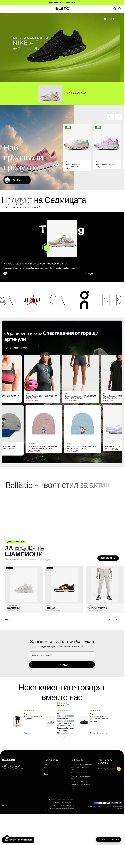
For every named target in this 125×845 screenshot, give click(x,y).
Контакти (47, 767)
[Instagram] (10, 766)
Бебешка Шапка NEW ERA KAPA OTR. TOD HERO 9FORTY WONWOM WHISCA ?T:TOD (103, 448)
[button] (119, 8)
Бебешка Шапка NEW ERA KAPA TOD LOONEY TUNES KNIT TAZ (25, 447)
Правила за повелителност (61, 803)
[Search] (114, 8)
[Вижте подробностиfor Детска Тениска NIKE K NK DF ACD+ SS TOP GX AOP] (98, 373)
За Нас (46, 764)
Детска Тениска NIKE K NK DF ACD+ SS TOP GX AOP (97, 397)
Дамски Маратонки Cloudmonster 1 (73, 165)
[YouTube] (16, 766)
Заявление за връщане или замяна (81, 768)
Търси (46, 774)
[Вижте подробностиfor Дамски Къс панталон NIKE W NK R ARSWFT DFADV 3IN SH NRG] (20, 373)
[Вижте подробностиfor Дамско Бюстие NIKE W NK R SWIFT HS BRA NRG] (59, 373)
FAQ (72, 788)
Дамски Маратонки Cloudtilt (106, 164)
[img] (61, 703)
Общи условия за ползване (81, 764)
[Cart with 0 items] (119, 8)
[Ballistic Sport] (62, 8)
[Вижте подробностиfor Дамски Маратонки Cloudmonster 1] (77, 142)
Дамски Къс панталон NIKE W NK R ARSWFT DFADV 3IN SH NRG (19, 397)
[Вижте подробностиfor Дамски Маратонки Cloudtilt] (107, 142)
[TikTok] (21, 766)
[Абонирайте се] (119, 769)
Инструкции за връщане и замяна (81, 777)
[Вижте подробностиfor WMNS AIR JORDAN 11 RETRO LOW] (65, 423)
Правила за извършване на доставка (61, 808)
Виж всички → (108, 558)
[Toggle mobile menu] (27, 9)
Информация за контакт (53, 811)
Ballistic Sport (105, 806)
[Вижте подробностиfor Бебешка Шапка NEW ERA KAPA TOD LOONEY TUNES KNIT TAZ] (26, 423)
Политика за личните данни (81, 781)
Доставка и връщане (79, 773)
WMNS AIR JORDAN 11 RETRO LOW (63, 446)
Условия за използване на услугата (62, 805)
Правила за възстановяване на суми (61, 800)
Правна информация (71, 811)
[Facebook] (4, 766)
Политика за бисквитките (80, 785)
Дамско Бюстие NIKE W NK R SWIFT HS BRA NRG (59, 397)
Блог (46, 771)
